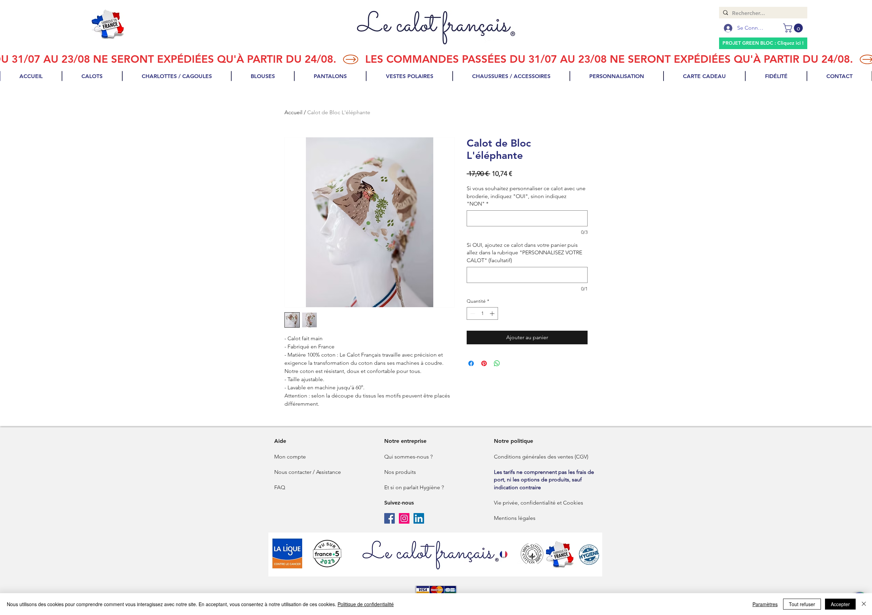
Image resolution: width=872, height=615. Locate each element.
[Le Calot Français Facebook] (389, 518)
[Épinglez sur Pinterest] (484, 363)
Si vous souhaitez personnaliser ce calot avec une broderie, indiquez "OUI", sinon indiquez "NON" (526, 196)
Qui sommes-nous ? (408, 456)
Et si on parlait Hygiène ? (414, 487)
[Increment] (492, 313)
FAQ (279, 487)
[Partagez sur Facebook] (471, 363)
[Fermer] (864, 604)
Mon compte (290, 456)
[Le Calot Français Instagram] (404, 518)
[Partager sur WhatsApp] (497, 363)
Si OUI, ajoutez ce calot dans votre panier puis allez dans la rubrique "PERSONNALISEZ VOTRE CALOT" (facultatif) (524, 253)
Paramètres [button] (765, 604)
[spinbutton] (482, 313)
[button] (794, 28)
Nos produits (400, 472)
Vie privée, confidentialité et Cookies (538, 502)
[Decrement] (472, 313)
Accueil (293, 112)
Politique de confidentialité (366, 604)
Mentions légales (514, 518)
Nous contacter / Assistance (307, 472)
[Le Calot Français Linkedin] (419, 518)
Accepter (840, 604)
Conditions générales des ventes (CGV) (541, 456)
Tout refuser (802, 604)
